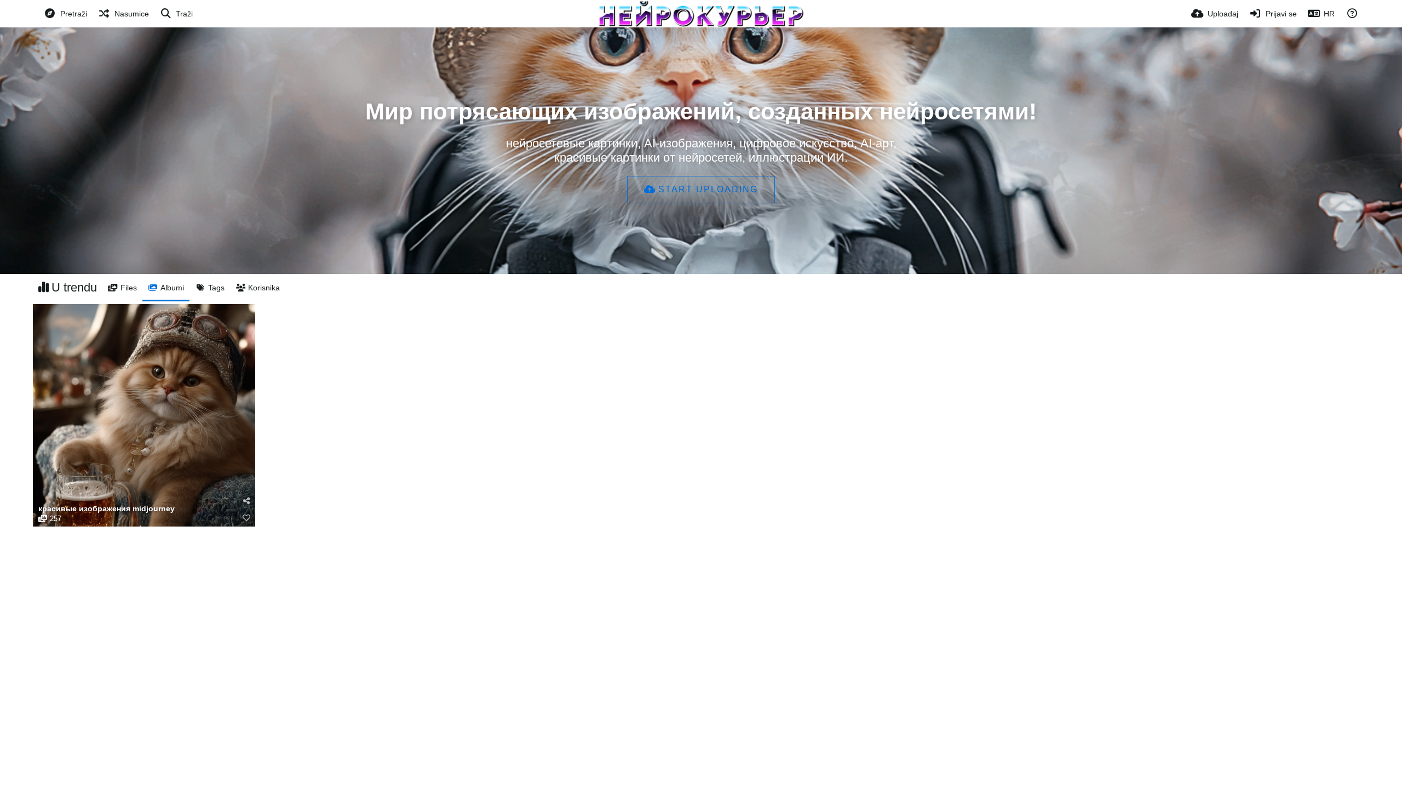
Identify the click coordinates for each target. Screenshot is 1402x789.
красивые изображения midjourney (106, 509)
